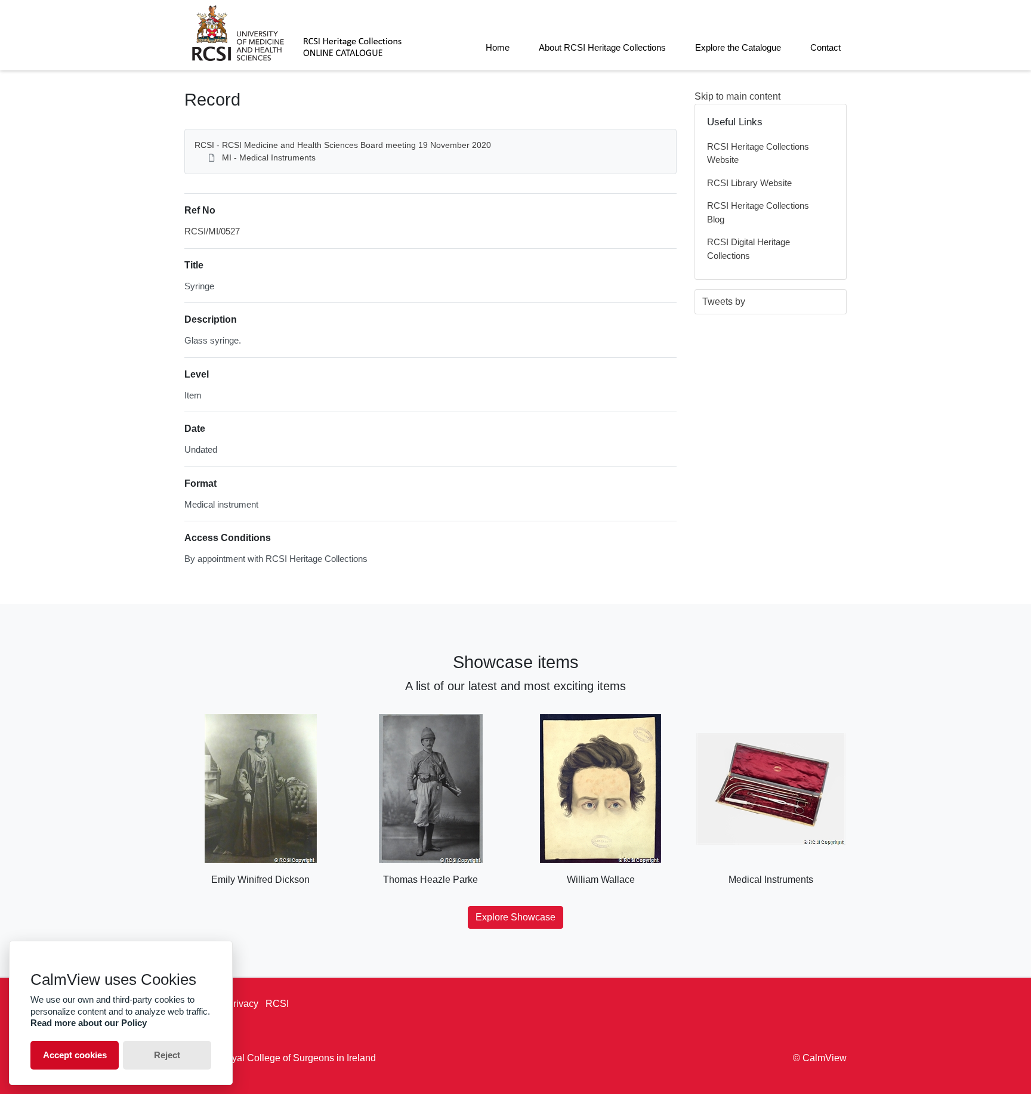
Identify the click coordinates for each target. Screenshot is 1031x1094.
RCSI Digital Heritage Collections (748, 249)
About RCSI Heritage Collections (602, 47)
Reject (167, 1055)
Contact (825, 47)
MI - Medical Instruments (269, 157)
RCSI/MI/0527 (212, 231)
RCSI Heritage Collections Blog (758, 212)
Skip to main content (737, 96)
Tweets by (723, 301)
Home (498, 47)
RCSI (277, 1004)
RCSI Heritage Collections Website (758, 153)
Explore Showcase (515, 917)
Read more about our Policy (88, 1023)
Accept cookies (75, 1055)
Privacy (242, 1004)
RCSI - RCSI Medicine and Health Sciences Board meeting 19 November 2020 (343, 145)
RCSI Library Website (749, 183)
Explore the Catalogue (738, 47)
